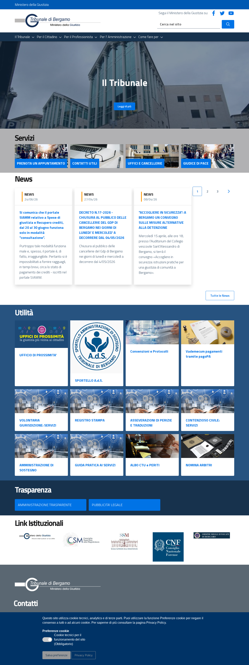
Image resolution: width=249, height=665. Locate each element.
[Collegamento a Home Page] (58, 20)
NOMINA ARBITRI (199, 465)
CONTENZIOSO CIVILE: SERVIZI (203, 423)
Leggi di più (124, 106)
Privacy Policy (84, 655)
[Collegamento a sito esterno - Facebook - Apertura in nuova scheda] (213, 13)
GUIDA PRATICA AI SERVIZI (95, 465)
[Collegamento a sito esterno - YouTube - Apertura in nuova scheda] (231, 13)
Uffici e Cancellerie (145, 163)
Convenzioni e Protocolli (149, 351)
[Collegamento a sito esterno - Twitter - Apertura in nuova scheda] (222, 13)
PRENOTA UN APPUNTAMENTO (41, 163)
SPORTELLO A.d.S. (89, 380)
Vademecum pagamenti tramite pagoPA (204, 354)
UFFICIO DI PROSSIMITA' (38, 355)
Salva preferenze (57, 655)
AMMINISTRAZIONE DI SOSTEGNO (36, 467)
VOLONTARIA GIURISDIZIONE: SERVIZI (37, 423)
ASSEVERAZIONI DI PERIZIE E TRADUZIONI (151, 423)
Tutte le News (220, 295)
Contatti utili (84, 163)
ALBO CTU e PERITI (145, 465)
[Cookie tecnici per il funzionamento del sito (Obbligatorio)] (47, 639)
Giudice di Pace (196, 163)
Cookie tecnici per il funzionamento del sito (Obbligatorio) (69, 639)
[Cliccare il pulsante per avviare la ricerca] (228, 24)
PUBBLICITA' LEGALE (107, 504)
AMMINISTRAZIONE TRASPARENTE (45, 504)
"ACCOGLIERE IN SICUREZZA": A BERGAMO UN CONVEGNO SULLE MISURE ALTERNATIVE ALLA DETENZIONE (162, 220)
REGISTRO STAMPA (90, 420)
